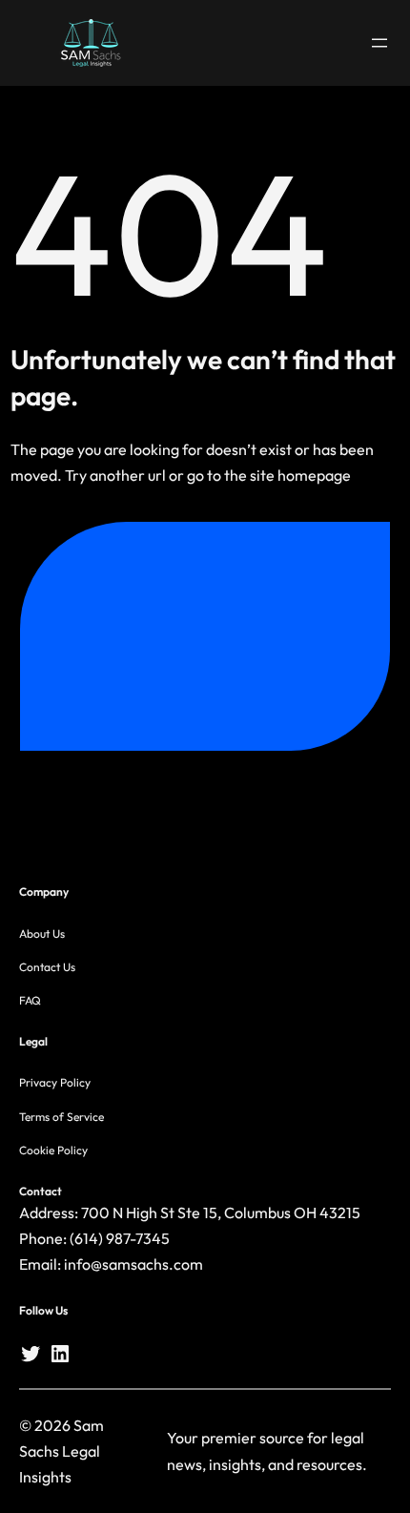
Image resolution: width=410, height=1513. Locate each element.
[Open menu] (379, 42)
